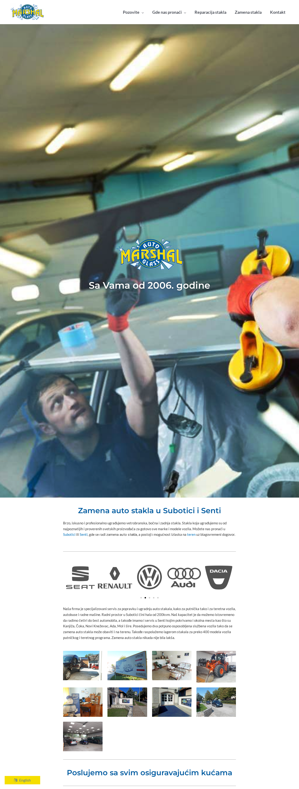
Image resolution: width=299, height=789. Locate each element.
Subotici (69, 534)
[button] (141, 597)
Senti (84, 534)
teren (191, 534)
